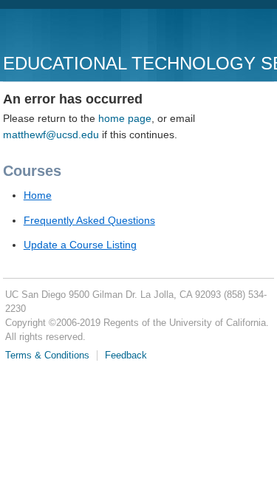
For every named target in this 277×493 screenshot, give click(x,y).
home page (124, 118)
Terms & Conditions (47, 355)
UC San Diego (87, 33)
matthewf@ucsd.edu (51, 134)
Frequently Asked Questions (89, 220)
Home (38, 195)
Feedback (126, 355)
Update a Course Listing (80, 245)
